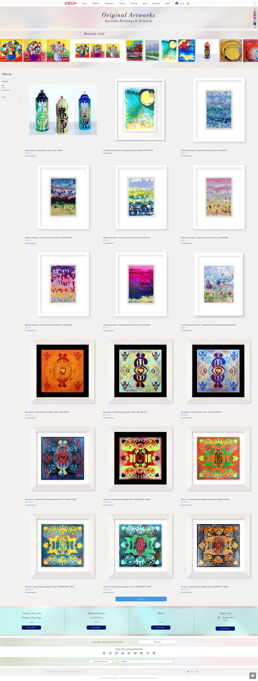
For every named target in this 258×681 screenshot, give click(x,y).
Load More (141, 599)
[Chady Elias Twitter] (255, 21)
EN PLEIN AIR (6, 90)
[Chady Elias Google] (255, 26)
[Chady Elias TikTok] (255, 24)
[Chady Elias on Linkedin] (122, 653)
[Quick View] (63, 110)
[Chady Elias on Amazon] (154, 653)
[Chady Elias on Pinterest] (141, 653)
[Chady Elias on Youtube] (129, 653)
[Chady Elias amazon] (255, 9)
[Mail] (196, 671)
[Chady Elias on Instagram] (104, 653)
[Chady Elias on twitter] (116, 653)
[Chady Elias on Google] (147, 653)
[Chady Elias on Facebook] (110, 653)
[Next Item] (254, 51)
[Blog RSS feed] (188, 671)
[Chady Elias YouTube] (255, 12)
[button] (96, 3)
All (3, 85)
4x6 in (4, 88)
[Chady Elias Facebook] (255, 15)
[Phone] (192, 671)
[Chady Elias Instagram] (255, 18)
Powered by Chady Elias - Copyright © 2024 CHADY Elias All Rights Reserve (129, 678)
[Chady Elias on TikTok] (135, 653)
